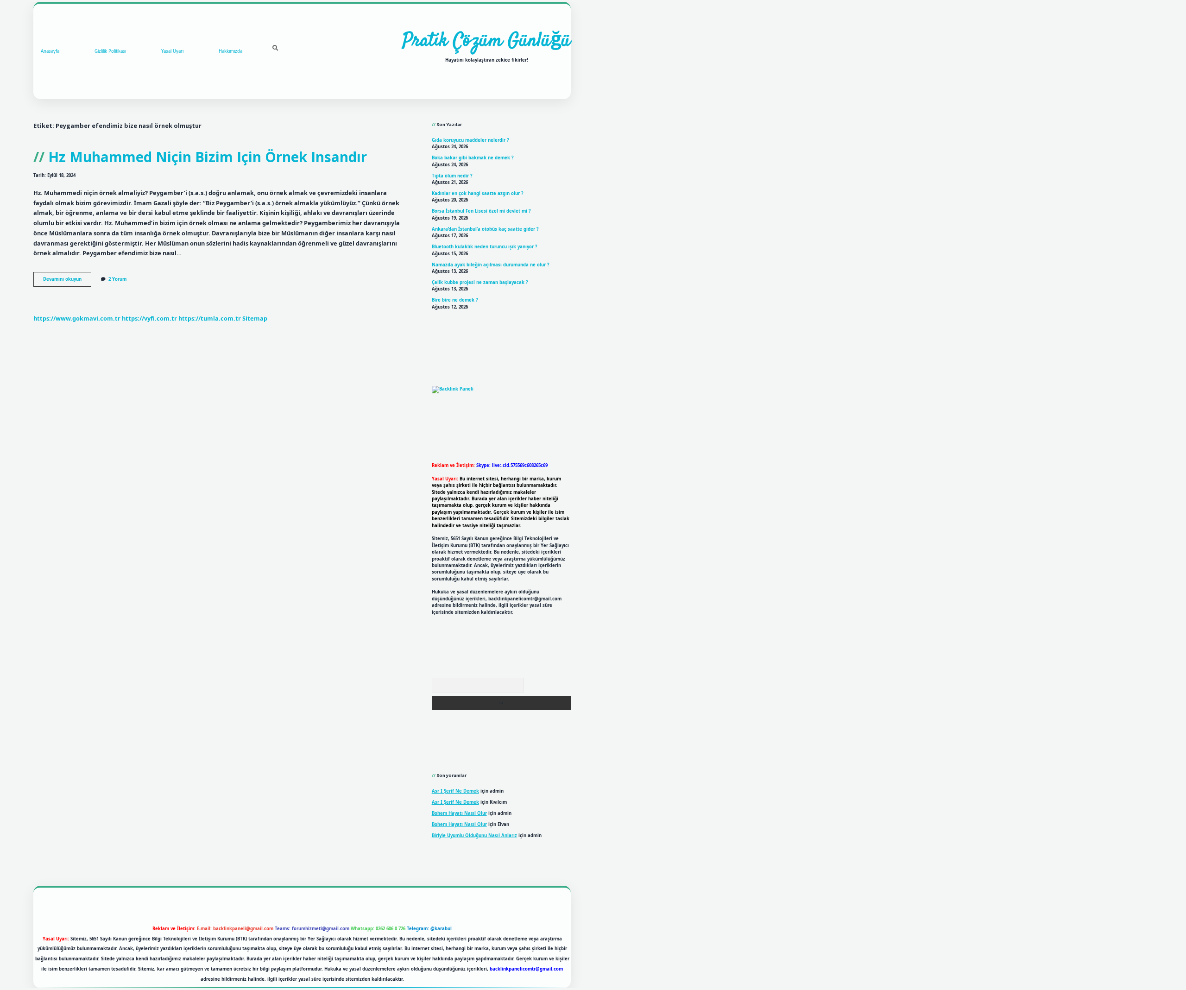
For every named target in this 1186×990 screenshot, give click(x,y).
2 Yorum (117, 279)
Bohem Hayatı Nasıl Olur (459, 813)
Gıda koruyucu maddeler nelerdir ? (470, 140)
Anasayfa (50, 51)
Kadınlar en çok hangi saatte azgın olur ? (478, 193)
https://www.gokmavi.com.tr (76, 318)
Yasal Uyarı (172, 51)
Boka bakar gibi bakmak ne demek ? (473, 158)
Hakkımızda (230, 51)
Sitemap (254, 318)
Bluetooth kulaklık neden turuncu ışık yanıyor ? (484, 247)
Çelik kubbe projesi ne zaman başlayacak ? (480, 282)
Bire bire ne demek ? (455, 300)
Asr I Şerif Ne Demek (455, 791)
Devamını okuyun (67, 281)
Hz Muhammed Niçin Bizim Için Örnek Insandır (207, 156)
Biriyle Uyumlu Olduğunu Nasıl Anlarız (474, 835)
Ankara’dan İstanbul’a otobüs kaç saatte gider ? (485, 229)
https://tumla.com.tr (209, 318)
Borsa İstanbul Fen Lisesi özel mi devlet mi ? (481, 211)
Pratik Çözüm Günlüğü (487, 41)
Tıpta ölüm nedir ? (452, 176)
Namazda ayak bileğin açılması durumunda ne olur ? (490, 265)
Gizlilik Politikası (110, 51)
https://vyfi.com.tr (149, 318)
